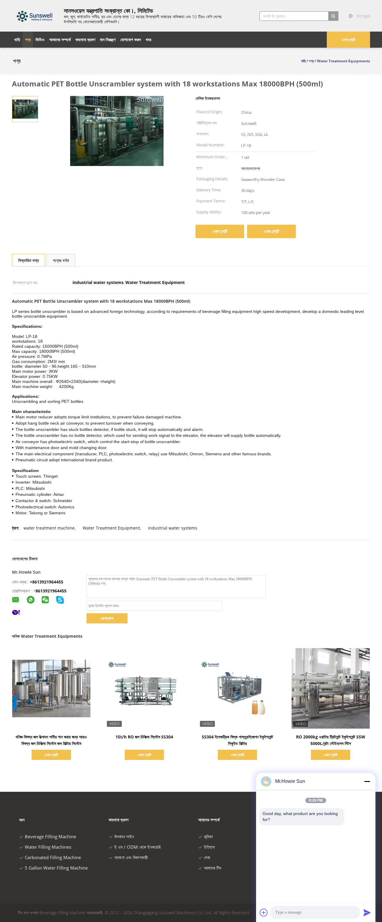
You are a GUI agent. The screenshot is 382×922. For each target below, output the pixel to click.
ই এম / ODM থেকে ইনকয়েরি (137, 847)
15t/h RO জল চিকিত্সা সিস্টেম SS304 (144, 737)
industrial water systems (172, 528)
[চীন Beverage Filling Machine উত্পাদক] (34, 16)
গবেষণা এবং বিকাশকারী (131, 857)
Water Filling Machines (48, 847)
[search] (333, 16)
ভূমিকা (208, 836)
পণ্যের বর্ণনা (61, 260)
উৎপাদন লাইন (124, 836)
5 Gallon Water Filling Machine (56, 868)
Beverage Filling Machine (50, 836)
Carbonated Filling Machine (53, 857)
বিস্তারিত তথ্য (28, 260)
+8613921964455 (46, 582)
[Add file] (264, 912)
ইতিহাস (209, 847)
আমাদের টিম (212, 868)
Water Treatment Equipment (111, 528)
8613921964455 (51, 591)
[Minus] (367, 781)
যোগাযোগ (107, 618)
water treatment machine (49, 528)
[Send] (367, 912)
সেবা (207, 857)
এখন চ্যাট (348, 39)
